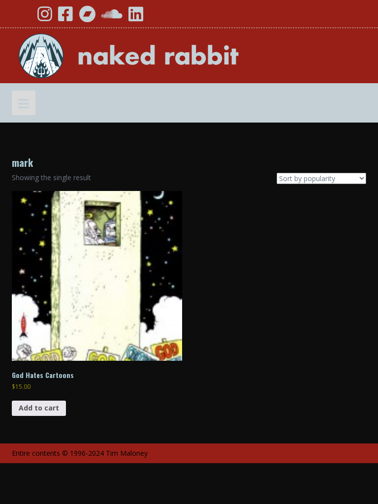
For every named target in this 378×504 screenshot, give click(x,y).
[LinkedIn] (135, 17)
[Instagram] (44, 17)
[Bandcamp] (87, 17)
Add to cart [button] (39, 407)
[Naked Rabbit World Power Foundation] (152, 55)
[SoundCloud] (112, 17)
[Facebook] (65, 17)
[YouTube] (23, 17)
